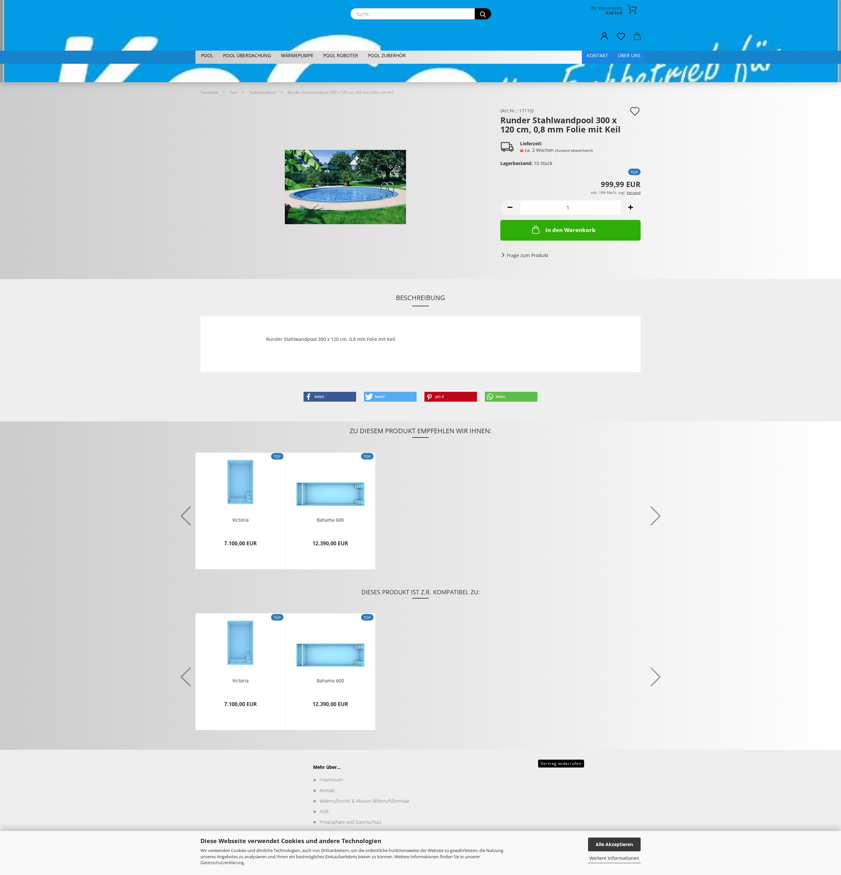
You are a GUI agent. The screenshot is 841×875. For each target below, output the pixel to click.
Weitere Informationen (614, 858)
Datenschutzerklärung (222, 862)
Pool (207, 55)
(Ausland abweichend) (574, 150)
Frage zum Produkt (527, 255)
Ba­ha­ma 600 (330, 520)
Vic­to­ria (240, 520)
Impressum (331, 779)
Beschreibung (420, 297)
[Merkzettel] (621, 37)
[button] (604, 37)
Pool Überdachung (247, 55)
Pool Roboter (340, 55)
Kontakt (597, 55)
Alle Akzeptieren (614, 844)
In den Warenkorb (570, 230)
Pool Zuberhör (387, 55)
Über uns (629, 55)
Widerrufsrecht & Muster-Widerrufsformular (364, 801)
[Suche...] (483, 13)
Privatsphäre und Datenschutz (350, 822)
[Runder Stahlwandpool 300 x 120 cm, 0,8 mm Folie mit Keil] (345, 182)
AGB (324, 811)
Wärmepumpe (297, 55)
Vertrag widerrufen (561, 763)
